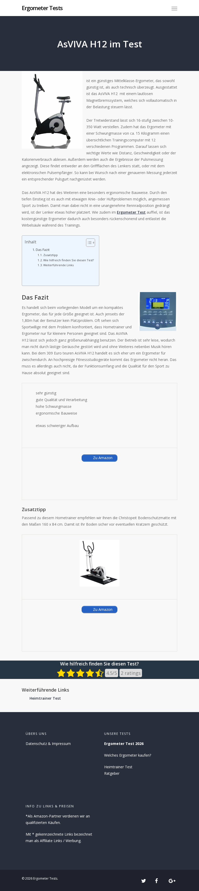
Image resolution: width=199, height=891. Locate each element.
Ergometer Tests (42, 8)
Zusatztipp (50, 255)
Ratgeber (111, 773)
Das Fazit (42, 250)
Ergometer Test (131, 212)
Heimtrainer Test (45, 698)
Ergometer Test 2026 (124, 743)
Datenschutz (36, 743)
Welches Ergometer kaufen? (127, 755)
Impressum (61, 743)
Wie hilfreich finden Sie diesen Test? (68, 260)
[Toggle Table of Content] (88, 242)
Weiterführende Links (58, 265)
